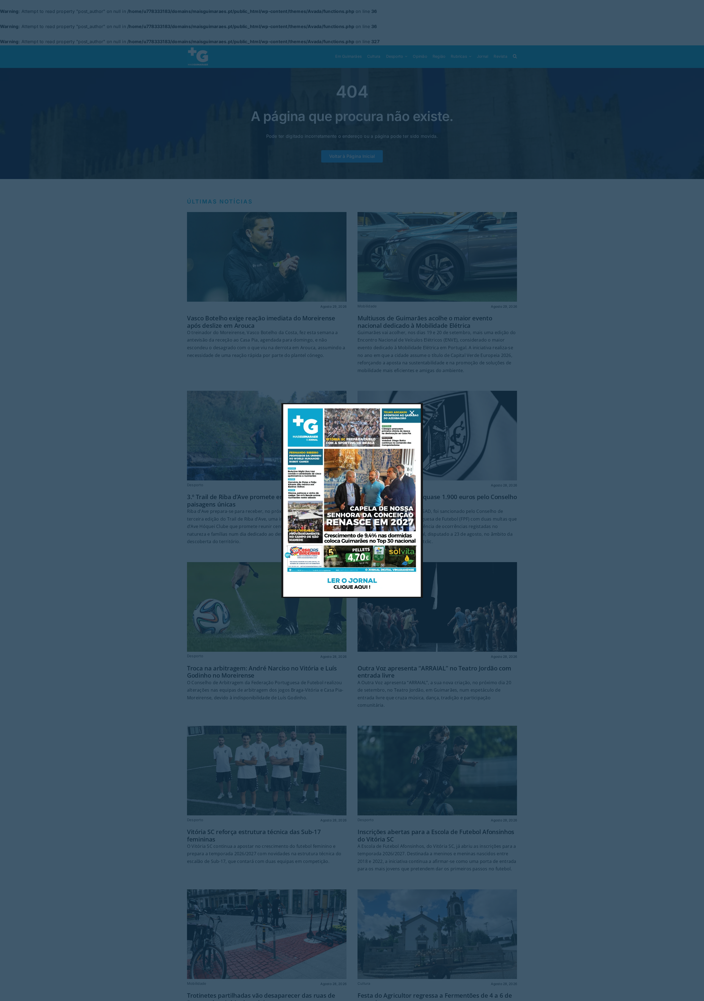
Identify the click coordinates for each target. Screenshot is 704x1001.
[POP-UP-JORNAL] (352, 406)
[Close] (411, 413)
